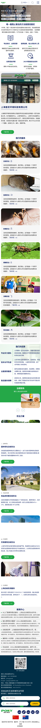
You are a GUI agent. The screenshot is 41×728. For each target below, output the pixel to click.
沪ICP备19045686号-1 (25, 722)
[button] (23, 410)
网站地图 (34, 722)
